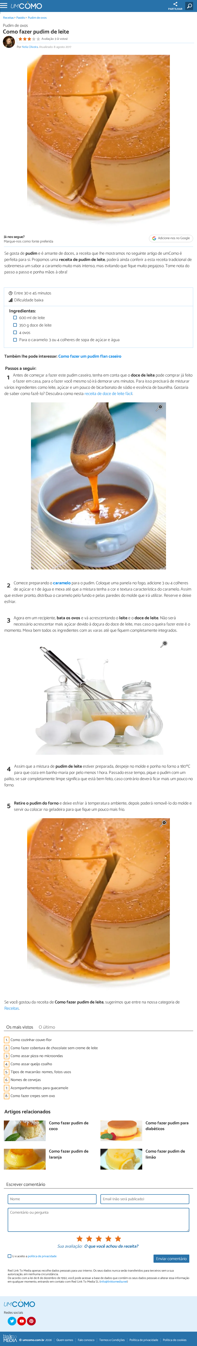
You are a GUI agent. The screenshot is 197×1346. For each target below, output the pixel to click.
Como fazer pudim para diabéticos (167, 1126)
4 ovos (24, 332)
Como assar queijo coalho (31, 1064)
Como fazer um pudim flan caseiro (89, 356)
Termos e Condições (112, 1340)
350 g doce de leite (35, 325)
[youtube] (21, 1321)
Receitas (8, 17)
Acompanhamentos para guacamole (39, 1088)
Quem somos (64, 1340)
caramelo (62, 583)
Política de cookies (174, 1340)
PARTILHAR (175, 9)
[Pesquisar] (190, 6)
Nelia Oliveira (30, 47)
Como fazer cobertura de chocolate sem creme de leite (54, 1048)
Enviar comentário (171, 1259)
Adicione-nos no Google (173, 238)
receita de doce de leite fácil (108, 393)
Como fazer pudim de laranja (68, 1154)
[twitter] (12, 1321)
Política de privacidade (143, 1340)
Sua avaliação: (69, 1246)
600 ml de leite (31, 318)
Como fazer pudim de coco (68, 1126)
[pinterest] (31, 1321)
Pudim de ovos (37, 17)
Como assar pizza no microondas (37, 1056)
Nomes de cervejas (26, 1080)
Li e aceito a (34, 1256)
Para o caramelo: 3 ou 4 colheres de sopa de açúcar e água (69, 340)
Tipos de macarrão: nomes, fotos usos (41, 1072)
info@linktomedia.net (113, 1281)
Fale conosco (86, 1340)
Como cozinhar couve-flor (31, 1040)
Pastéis (20, 17)
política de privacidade (42, 1256)
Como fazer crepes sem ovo (33, 1096)
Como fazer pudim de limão (165, 1154)
